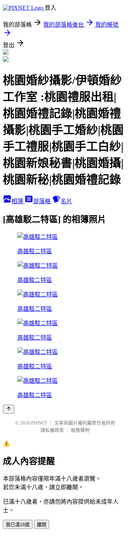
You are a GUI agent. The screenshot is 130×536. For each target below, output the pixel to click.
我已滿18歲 (18, 524)
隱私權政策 (52, 430)
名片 (66, 201)
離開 (41, 524)
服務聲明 (80, 430)
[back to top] (8, 409)
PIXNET (39, 423)
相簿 (18, 201)
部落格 (42, 201)
